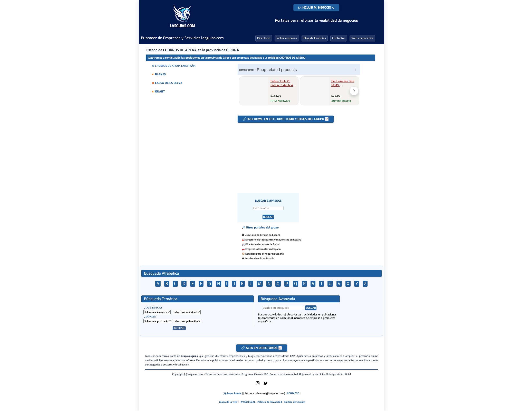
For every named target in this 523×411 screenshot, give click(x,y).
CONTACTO (293, 393)
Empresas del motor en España (263, 249)
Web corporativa (362, 38)
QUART (160, 92)
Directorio (263, 38)
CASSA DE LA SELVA (168, 83)
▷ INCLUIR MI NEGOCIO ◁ (316, 8)
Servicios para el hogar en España (264, 253)
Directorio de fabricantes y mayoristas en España (273, 239)
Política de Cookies (294, 402)
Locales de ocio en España (259, 258)
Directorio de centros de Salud (262, 244)
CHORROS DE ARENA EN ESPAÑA (175, 66)
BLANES (160, 74)
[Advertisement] (301, 155)
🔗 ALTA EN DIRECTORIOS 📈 (261, 348)
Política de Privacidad (269, 402)
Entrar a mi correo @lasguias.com (264, 393)
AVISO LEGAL (248, 402)
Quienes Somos (232, 393)
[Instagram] (257, 384)
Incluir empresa (286, 38)
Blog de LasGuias (314, 38)
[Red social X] (265, 384)
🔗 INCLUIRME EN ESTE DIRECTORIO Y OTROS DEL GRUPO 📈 (286, 119)
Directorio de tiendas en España (262, 235)
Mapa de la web (228, 402)
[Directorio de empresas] (182, 30)
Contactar (338, 38)
